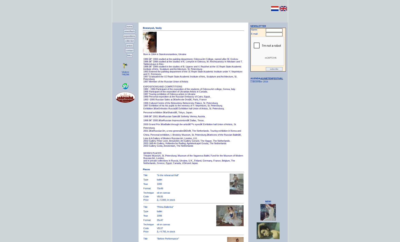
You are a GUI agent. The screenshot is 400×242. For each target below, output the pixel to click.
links (129, 55)
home (129, 26)
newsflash (129, 31)
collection (129, 41)
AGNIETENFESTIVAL (271, 78)
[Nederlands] (275, 10)
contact (129, 50)
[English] (283, 10)
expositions (129, 36)
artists (129, 45)
